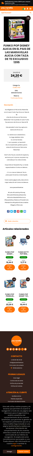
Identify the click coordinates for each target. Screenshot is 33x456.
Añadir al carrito (9, 267)
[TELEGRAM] (25, 349)
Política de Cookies (16, 386)
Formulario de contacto (17, 365)
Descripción (8, 105)
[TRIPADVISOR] (22, 349)
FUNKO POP (16, 87)
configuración (16, 446)
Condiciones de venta (16, 380)
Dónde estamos (17, 368)
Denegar (9, 451)
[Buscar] (30, 13)
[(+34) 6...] (19, 349)
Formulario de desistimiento (16, 401)
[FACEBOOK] (7, 349)
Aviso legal (16, 378)
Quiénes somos (16, 396)
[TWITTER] (10, 349)
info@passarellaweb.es (16, 362)
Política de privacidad (16, 383)
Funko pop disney (16, 98)
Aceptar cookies (24, 451)
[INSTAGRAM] (13, 349)
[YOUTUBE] (16, 349)
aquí (14, 444)
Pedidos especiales (16, 399)
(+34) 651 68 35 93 (16, 360)
